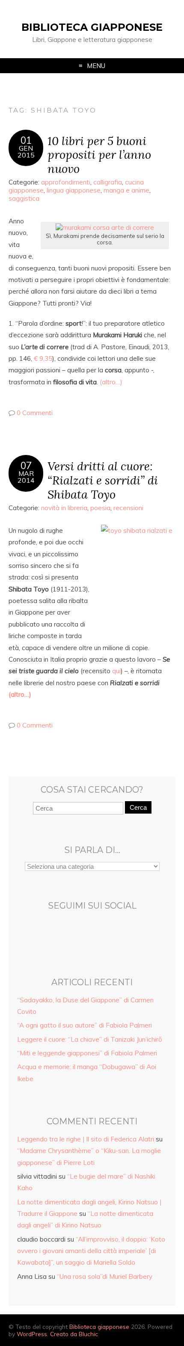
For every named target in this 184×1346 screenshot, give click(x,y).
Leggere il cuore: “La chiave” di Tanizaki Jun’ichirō (89, 1039)
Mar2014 (26, 476)
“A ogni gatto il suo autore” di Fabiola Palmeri (84, 1025)
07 (26, 466)
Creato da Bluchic (74, 1333)
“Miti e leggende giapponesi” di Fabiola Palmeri (87, 1053)
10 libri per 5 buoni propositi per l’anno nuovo (99, 154)
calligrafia (107, 182)
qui (116, 671)
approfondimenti (65, 182)
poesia (100, 508)
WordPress (32, 1333)
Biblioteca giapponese (92, 27)
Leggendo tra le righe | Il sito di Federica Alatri (85, 1139)
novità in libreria (64, 508)
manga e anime (126, 190)
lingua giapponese (74, 190)
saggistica (24, 198)
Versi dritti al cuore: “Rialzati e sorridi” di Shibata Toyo (102, 480)
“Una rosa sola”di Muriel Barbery (104, 1276)
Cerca (138, 807)
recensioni (128, 508)
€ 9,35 (43, 358)
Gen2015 (26, 151)
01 (26, 140)
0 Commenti (35, 413)
